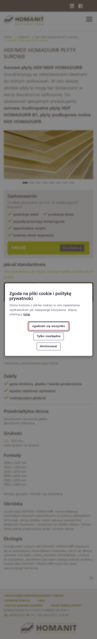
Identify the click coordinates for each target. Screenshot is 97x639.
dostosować (48, 346)
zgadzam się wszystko (48, 326)
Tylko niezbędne (48, 336)
